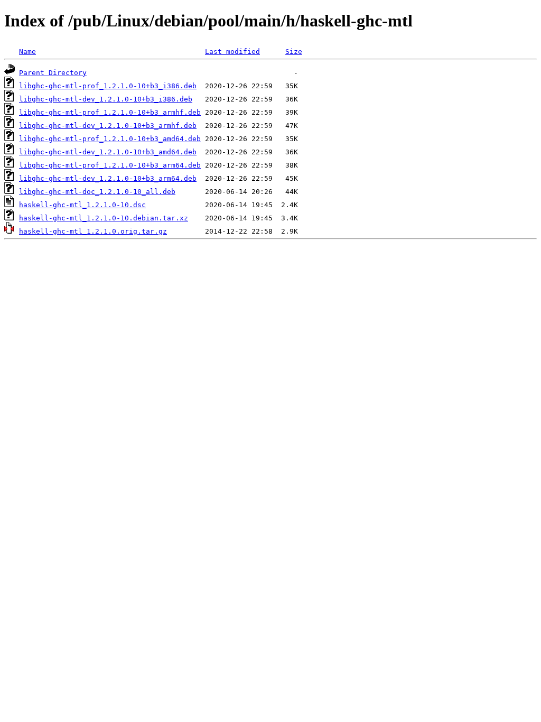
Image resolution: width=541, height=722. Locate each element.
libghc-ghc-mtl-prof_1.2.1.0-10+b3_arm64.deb (110, 165)
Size (293, 51)
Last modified (232, 51)
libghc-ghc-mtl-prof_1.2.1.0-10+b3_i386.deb (108, 86)
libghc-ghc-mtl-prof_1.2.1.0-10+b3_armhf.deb (110, 112)
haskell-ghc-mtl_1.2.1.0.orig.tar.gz (93, 231)
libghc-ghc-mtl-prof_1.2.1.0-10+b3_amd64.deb (110, 139)
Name (27, 51)
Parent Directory (53, 73)
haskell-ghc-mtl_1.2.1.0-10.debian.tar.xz (103, 218)
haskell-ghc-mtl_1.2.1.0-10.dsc (82, 205)
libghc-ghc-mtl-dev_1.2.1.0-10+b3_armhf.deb (108, 125)
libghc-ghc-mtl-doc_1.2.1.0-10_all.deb (97, 192)
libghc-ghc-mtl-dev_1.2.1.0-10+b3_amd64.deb (108, 152)
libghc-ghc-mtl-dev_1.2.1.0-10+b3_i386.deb (105, 99)
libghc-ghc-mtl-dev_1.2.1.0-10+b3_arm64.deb (108, 178)
